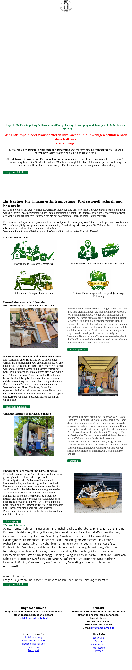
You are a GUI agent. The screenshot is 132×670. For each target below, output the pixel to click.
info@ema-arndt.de (102, 627)
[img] (66, 6)
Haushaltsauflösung (33, 643)
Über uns (98, 638)
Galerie (98, 641)
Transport (33, 650)
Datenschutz (98, 644)
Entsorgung (33, 647)
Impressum (98, 647)
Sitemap (98, 651)
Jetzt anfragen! (66, 143)
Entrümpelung (33, 637)
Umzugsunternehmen (33, 640)
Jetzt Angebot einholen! (34, 618)
